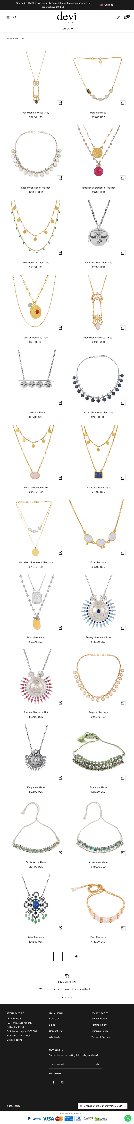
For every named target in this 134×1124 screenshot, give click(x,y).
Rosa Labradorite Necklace (98, 412)
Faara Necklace (98, 787)
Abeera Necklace (98, 862)
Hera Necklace (98, 112)
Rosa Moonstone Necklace (35, 187)
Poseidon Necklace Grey (35, 112)
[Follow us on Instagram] (62, 1082)
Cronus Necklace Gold (36, 337)
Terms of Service (101, 1037)
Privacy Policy (99, 1018)
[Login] (118, 17)
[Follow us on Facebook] (53, 1082)
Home (9, 38)
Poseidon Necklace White (98, 337)
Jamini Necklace (36, 412)
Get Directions (14, 1039)
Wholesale (54, 1037)
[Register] (97, 1064)
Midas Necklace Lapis (98, 487)
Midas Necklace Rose (36, 487)
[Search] (14, 17)
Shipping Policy (100, 1031)
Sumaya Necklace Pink (36, 712)
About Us (54, 1018)
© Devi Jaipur (14, 1105)
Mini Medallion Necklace (36, 262)
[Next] (76, 956)
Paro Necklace (98, 937)
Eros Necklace (98, 562)
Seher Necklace (35, 937)
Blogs (52, 1024)
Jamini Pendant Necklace (98, 262)
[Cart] (125, 17)
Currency (109, 4)
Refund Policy (99, 1024)
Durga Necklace (35, 637)
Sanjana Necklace (98, 712)
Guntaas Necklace (36, 862)
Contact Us (55, 1031)
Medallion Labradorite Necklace (98, 187)
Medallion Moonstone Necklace (36, 562)
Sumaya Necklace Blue (98, 637)
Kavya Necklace (36, 787)
